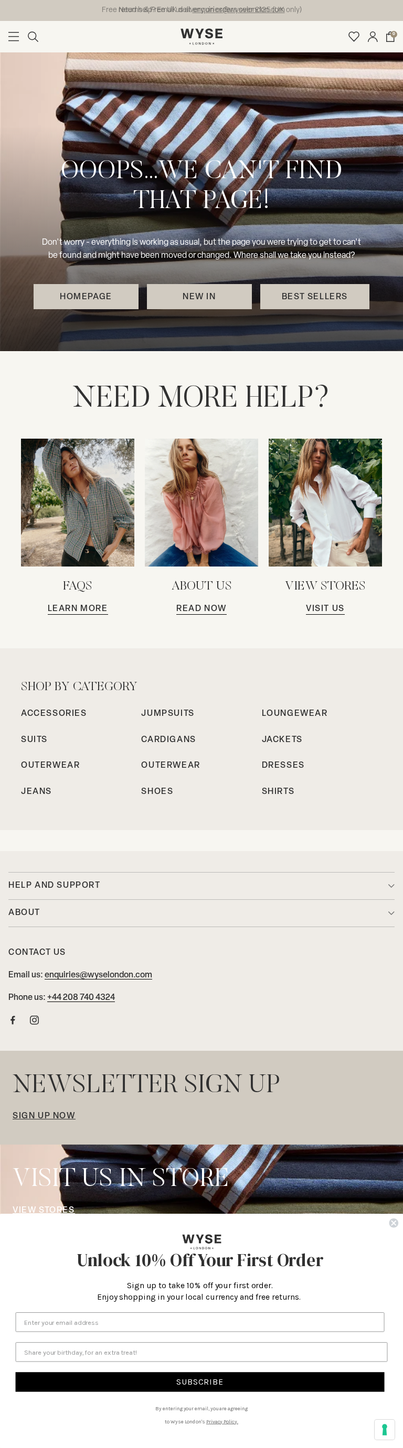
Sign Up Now (44, 1116)
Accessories (54, 714)
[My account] (373, 36)
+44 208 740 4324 (81, 998)
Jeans (36, 792)
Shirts (278, 792)
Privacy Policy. (222, 1421)
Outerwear (50, 765)
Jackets (282, 740)
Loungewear (295, 714)
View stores (44, 1210)
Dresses (283, 765)
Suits (34, 740)
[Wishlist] (353, 36)
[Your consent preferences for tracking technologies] (385, 1430)
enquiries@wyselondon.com (98, 975)
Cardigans (168, 740)
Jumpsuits (167, 714)
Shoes (157, 792)
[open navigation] (13, 36)
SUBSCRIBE (200, 1382)
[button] (33, 36)
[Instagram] (34, 1023)
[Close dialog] (393, 1223)
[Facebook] (12, 1023)
